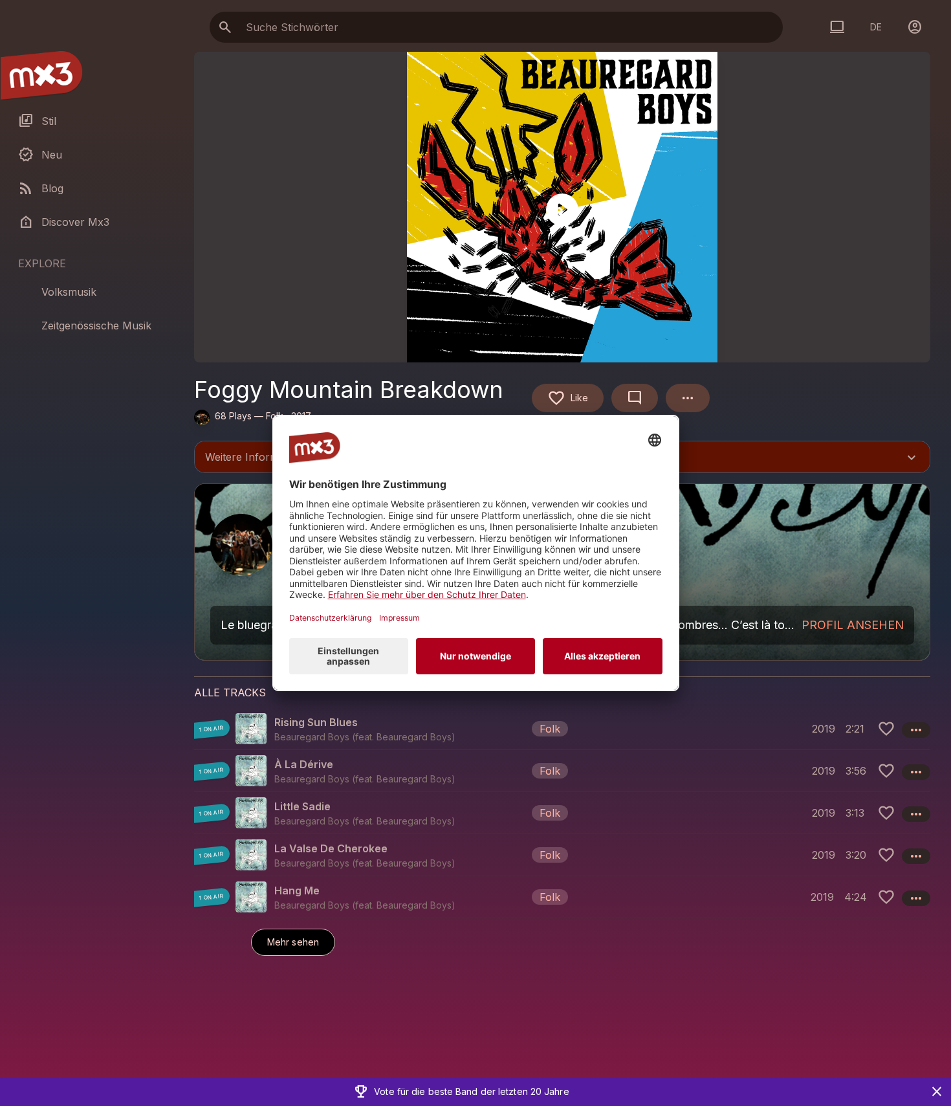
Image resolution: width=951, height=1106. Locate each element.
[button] (562, 728)
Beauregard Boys (414, 736)
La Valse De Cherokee (331, 848)
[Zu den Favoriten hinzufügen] (886, 728)
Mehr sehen (293, 941)
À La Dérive (303, 764)
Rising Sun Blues (316, 722)
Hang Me (297, 890)
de (876, 26)
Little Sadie (302, 806)
